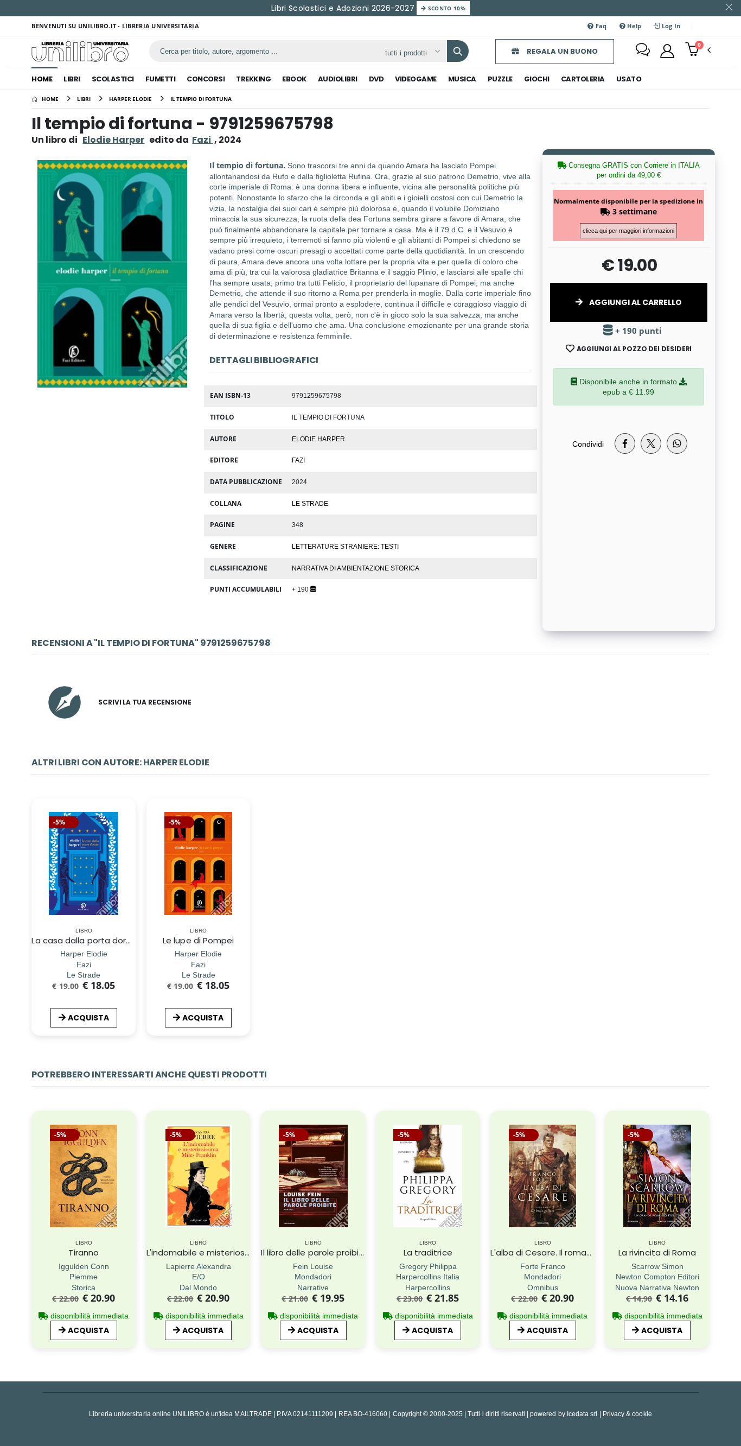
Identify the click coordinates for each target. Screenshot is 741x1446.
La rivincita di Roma (657, 1252)
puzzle (500, 79)
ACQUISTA (88, 1017)
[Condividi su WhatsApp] (677, 443)
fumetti (160, 79)
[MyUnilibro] (667, 51)
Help (633, 26)
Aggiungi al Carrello (634, 302)
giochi (537, 79)
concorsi (206, 79)
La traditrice (428, 1252)
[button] (698, 50)
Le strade (310, 503)
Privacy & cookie (627, 1413)
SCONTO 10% (445, 8)
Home (41, 79)
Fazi (298, 459)
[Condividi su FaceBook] (625, 443)
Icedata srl (582, 1413)
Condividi (588, 444)
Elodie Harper (113, 140)
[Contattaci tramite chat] (643, 51)
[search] (458, 51)
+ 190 (301, 589)
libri (71, 79)
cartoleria (583, 79)
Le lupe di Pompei (198, 940)
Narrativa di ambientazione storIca (355, 567)
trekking (253, 79)
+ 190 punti (637, 331)
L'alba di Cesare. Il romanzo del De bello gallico (585, 1252)
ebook (294, 79)
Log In (670, 26)
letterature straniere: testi (345, 546)
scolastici (113, 79)
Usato (629, 79)
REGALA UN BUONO (561, 51)
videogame (416, 79)
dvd (376, 79)
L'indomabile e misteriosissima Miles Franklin (234, 1252)
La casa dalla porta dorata (85, 940)
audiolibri (337, 79)
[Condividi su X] (651, 443)
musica (462, 79)
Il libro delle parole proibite (314, 1252)
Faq (600, 26)
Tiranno (83, 1252)
